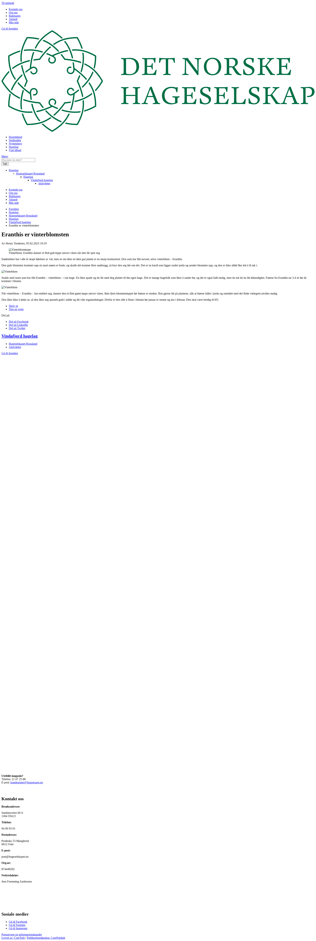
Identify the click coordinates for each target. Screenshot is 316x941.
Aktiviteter (44, 183)
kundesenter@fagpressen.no (26, 782)
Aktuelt (13, 19)
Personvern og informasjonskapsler (21, 934)
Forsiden (14, 209)
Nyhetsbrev (15, 143)
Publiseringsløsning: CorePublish (46, 937)
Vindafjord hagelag (42, 180)
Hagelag (13, 146)
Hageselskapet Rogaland (30, 173)
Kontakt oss (15, 9)
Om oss (13, 12)
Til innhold (7, 3)
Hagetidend (15, 137)
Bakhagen (14, 15)
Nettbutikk (15, 140)
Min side (14, 22)
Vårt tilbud (15, 150)
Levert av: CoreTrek (13, 937)
